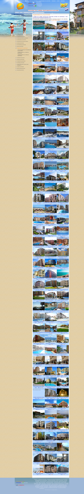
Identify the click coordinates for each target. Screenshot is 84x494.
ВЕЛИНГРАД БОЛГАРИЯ (21, 68)
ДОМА (21, 12)
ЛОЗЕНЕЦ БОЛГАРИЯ (20, 14)
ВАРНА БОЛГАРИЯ (20, 46)
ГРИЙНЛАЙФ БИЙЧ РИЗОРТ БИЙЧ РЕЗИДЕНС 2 (22, 65)
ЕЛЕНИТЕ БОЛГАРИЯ (20, 59)
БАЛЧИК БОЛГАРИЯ (20, 19)
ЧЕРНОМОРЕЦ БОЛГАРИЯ (21, 44)
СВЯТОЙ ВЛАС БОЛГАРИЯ (21, 39)
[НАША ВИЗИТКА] (19, 6)
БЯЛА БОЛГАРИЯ (20, 21)
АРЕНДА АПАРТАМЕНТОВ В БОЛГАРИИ (48, 10)
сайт (47, 489)
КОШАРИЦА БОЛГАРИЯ (21, 26)
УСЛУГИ (37, 487)
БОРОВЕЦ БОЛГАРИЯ (20, 62)
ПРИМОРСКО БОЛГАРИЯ (21, 61)
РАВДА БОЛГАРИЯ (20, 33)
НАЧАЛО (17, 12)
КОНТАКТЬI (41, 488)
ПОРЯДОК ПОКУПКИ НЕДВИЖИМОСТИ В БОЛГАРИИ (57, 479)
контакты (17, 487)
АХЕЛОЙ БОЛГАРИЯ (20, 70)
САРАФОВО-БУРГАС (20, 34)
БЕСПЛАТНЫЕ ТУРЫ (32, 10)
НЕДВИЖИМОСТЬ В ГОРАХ (39, 12)
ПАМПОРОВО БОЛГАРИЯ (21, 31)
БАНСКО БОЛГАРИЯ (20, 16)
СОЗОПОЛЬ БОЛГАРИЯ (21, 36)
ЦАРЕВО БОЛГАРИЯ (20, 43)
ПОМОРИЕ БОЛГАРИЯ (20, 57)
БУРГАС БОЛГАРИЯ (20, 18)
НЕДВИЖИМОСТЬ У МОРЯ (28, 12)
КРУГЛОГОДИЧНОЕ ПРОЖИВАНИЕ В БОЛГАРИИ (24, 50)
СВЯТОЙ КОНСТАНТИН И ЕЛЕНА (22, 41)
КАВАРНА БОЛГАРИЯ (20, 24)
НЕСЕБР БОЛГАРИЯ (20, 28)
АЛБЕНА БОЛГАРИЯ (20, 66)
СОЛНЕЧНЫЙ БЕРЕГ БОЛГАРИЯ (22, 38)
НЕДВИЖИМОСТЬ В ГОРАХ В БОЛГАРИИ (23, 55)
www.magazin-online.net (53, 489)
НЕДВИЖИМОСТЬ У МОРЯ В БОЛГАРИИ (23, 53)
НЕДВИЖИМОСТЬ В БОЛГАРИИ (22, 48)
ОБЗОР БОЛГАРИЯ (20, 29)
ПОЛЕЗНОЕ (46, 486)
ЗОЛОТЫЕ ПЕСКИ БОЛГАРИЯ (22, 23)
